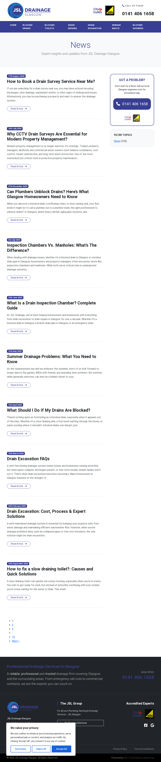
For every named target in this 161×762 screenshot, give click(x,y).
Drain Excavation (94, 27)
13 (13, 636)
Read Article (17, 108)
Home (13, 25)
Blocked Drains (28, 27)
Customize (20, 749)
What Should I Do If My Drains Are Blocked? (48, 410)
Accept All (61, 749)
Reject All (41, 749)
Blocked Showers (138, 27)
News (117, 141)
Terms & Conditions (144, 749)
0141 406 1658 (138, 13)
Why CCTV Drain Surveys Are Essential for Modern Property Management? (47, 137)
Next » (15, 641)
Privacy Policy (120, 749)
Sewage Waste (116, 27)
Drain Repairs (72, 27)
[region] (40, 739)
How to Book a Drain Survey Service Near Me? (51, 81)
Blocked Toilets (50, 27)
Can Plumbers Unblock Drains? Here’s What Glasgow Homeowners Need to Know (48, 194)
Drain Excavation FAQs (28, 458)
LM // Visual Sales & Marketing (139, 758)
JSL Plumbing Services (75, 723)
